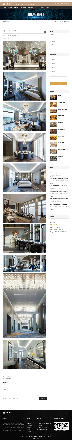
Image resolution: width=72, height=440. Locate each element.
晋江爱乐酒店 (61, 115)
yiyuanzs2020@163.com (58, 229)
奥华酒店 (60, 95)
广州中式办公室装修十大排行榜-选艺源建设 (58, 191)
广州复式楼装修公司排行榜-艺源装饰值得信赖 (59, 178)
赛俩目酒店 (60, 122)
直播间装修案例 (29, 425)
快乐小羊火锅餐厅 (62, 149)
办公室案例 (10, 7)
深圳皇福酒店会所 (62, 129)
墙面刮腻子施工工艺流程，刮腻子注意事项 (58, 204)
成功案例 (62, 21)
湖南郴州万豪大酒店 (62, 109)
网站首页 (57, 21)
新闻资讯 (42, 7)
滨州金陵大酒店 (61, 102)
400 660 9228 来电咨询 (62, 3)
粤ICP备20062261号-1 (47, 436)
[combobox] (58, 59)
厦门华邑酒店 (9, 376)
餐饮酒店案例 (23, 7)
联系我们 (47, 7)
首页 (5, 7)
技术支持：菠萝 (36, 438)
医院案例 (58, 44)
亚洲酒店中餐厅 (61, 142)
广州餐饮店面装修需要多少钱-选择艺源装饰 (58, 185)
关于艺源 (36, 7)
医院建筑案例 (30, 7)
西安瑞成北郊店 (61, 136)
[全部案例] (45, 32)
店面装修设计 (16, 7)
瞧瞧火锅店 (8, 378)
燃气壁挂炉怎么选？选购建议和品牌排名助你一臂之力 (60, 198)
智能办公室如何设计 (54, 172)
